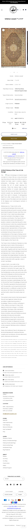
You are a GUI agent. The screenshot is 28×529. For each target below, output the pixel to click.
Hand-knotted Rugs (8, 445)
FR (17, 9)
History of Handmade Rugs (10, 440)
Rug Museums (6, 449)
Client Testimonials (7, 422)
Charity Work (6, 463)
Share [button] (25, 128)
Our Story (5, 458)
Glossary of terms (7, 438)
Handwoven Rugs (7, 447)
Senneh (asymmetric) (20, 99)
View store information (8, 147)
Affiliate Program (7, 467)
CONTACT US (11, 156)
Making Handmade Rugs (9, 442)
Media (4, 465)
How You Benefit (7, 429)
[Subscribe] (22, 479)
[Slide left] (10, 72)
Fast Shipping (6, 424)
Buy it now (14, 138)
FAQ (4, 431)
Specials (5, 420)
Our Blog (5, 460)
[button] (1, 10)
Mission (5, 456)
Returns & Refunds (7, 427)
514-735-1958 (13, 506)
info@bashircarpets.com (10, 413)
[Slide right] (17, 72)
